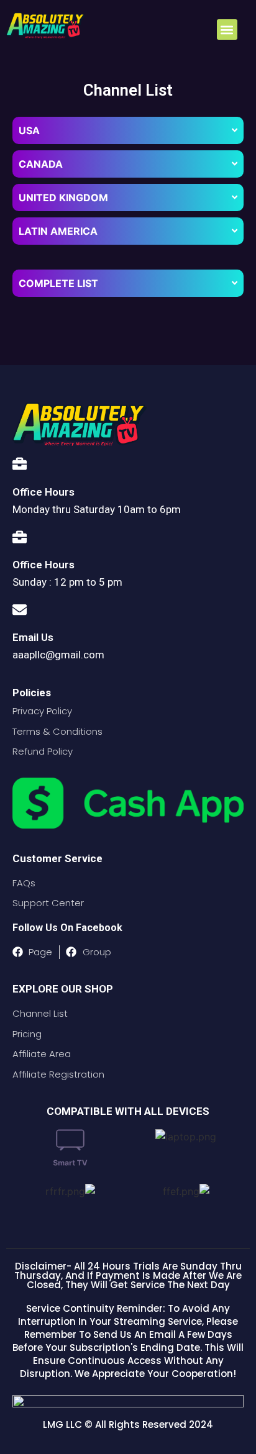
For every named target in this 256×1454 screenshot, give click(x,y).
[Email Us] (19, 606)
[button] (227, 29)
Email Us (32, 637)
